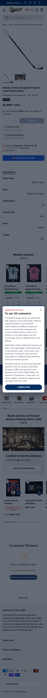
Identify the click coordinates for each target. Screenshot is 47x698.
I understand (23, 387)
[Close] (40, 310)
